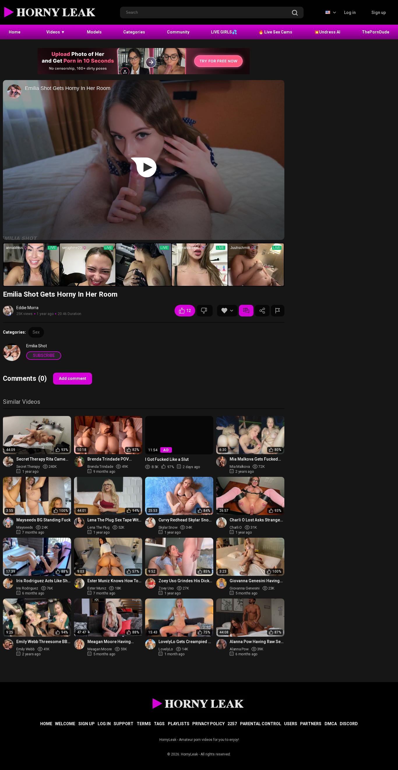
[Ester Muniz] (79, 583)
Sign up (378, 12)
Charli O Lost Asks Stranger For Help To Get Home (256, 520)
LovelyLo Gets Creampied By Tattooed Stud (186, 641)
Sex (36, 332)
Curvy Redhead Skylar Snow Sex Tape (185, 520)
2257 (232, 723)
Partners (310, 723)
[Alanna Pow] (221, 644)
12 (188, 310)
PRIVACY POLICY (208, 723)
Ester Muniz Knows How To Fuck (112, 580)
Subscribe (44, 355)
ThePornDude (375, 32)
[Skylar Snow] (150, 522)
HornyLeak (189, 754)
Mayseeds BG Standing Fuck (43, 520)
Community (178, 32)
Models (94, 32)
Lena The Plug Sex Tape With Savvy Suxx (114, 520)
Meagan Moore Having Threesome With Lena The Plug (111, 641)
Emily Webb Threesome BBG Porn (43, 641)
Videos (55, 32)
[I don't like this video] (205, 310)
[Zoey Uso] (150, 583)
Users (290, 723)
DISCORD (349, 723)
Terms (144, 723)
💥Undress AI (327, 32)
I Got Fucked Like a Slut (167, 459)
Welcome (65, 723)
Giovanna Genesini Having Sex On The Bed (255, 580)
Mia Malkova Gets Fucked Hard (254, 459)
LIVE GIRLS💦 (224, 32)
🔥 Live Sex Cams (275, 32)
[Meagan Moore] (79, 644)
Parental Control (260, 723)
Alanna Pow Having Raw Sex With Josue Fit (256, 641)
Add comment (72, 378)
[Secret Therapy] (8, 461)
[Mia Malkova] (221, 461)
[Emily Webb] (8, 644)
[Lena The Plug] (79, 522)
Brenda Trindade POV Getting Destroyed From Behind (110, 459)
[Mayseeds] (8, 522)
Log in (350, 12)
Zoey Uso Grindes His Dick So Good (184, 580)
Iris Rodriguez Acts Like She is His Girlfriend (43, 580)
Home (14, 32)
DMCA (331, 723)
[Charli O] (221, 522)
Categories (134, 32)
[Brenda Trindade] (79, 461)
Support (123, 723)
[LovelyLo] (150, 644)
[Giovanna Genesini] (221, 583)
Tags (159, 723)
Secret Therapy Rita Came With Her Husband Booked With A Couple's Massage (41, 459)
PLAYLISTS (178, 723)
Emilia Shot (36, 346)
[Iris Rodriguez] (8, 583)
